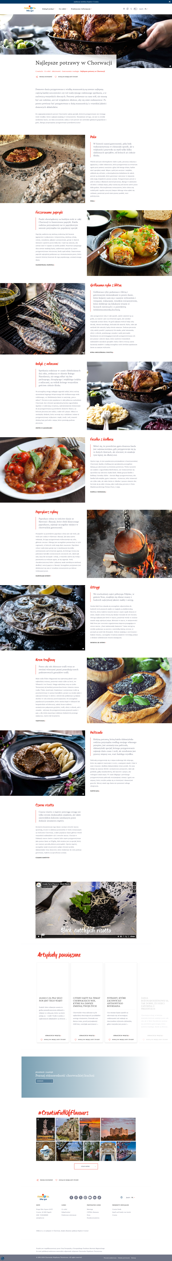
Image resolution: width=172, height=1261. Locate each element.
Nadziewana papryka (45, 265)
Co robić (64, 1209)
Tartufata (40, 721)
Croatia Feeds (116, 1209)
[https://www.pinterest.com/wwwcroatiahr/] (85, 1197)
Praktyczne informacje (69, 1215)
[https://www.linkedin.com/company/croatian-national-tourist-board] (94, 1197)
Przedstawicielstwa (93, 1218)
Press (88, 1215)
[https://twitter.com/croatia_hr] (81, 1197)
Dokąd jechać (66, 1212)
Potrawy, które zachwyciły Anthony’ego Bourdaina (48, 1002)
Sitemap (133, 1258)
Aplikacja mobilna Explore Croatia (86, 2)
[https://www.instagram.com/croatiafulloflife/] (76, 1197)
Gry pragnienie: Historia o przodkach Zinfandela (120, 1001)
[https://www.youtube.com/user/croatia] (90, 1197)
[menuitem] (107, 1230)
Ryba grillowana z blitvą (101, 352)
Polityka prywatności (124, 1258)
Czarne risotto (42, 857)
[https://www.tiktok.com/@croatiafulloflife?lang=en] (99, 1197)
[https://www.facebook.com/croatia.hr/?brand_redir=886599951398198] (71, 1197)
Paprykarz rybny (43, 576)
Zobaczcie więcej (52, 1035)
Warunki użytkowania (110, 1258)
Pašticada (94, 791)
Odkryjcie (40, 1081)
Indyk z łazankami (44, 428)
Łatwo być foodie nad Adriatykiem (154, 999)
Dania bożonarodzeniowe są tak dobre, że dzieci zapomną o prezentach (86, 1003)
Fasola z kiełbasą (98, 492)
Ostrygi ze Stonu (97, 642)
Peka (92, 201)
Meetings (90, 1209)
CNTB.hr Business (93, 1212)
